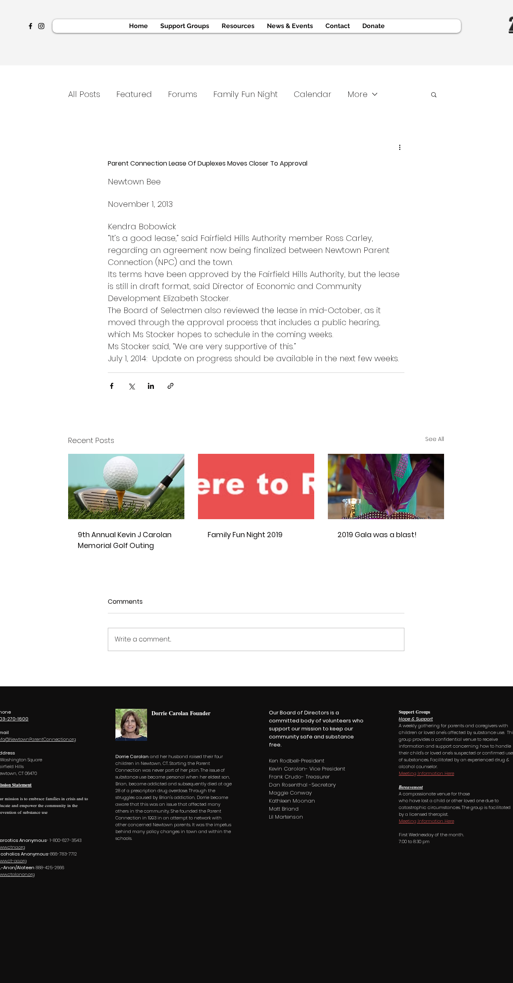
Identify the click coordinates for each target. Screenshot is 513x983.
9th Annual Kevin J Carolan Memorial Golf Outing (125, 540)
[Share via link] (170, 386)
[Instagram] (41, 26)
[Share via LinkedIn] (151, 386)
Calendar (312, 94)
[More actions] (399, 147)
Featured (134, 94)
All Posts (84, 94)
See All (434, 439)
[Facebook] (30, 26)
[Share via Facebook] (111, 386)
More (357, 94)
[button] (434, 94)
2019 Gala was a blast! (377, 535)
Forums (182, 94)
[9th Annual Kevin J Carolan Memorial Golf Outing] (126, 486)
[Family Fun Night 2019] (256, 486)
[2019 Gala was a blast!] (386, 486)
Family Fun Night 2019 (245, 535)
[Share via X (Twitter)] (131, 386)
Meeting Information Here (426, 773)
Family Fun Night (245, 94)
